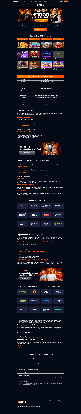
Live (34, 39)
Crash (46, 39)
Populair (22, 39)
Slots (57, 39)
